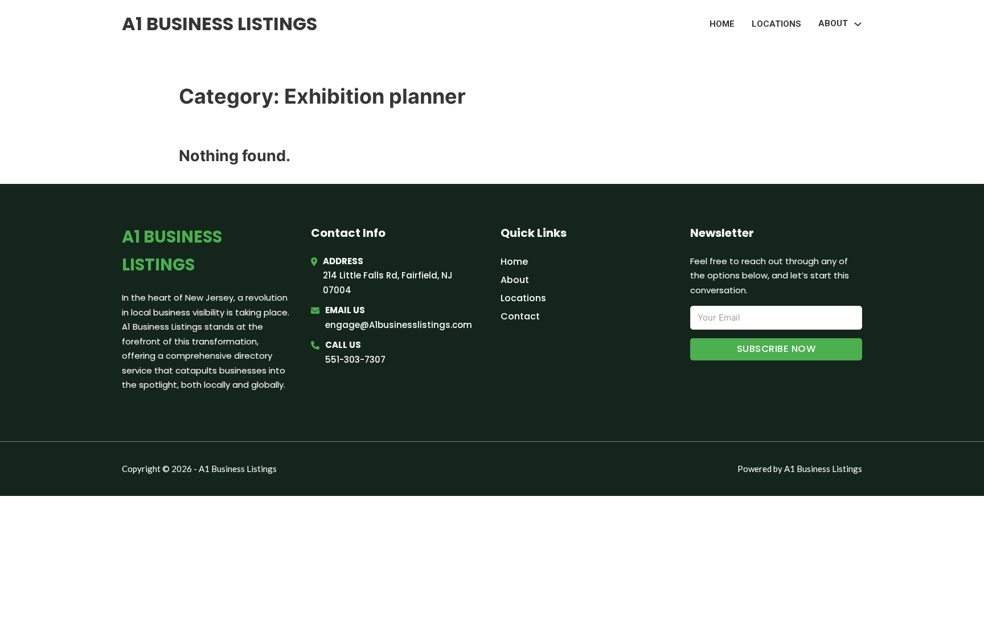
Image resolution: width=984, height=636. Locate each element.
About (515, 279)
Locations (776, 24)
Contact (520, 316)
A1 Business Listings (219, 23)
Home (722, 24)
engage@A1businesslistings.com (398, 325)
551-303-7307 (355, 360)
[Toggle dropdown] (858, 24)
